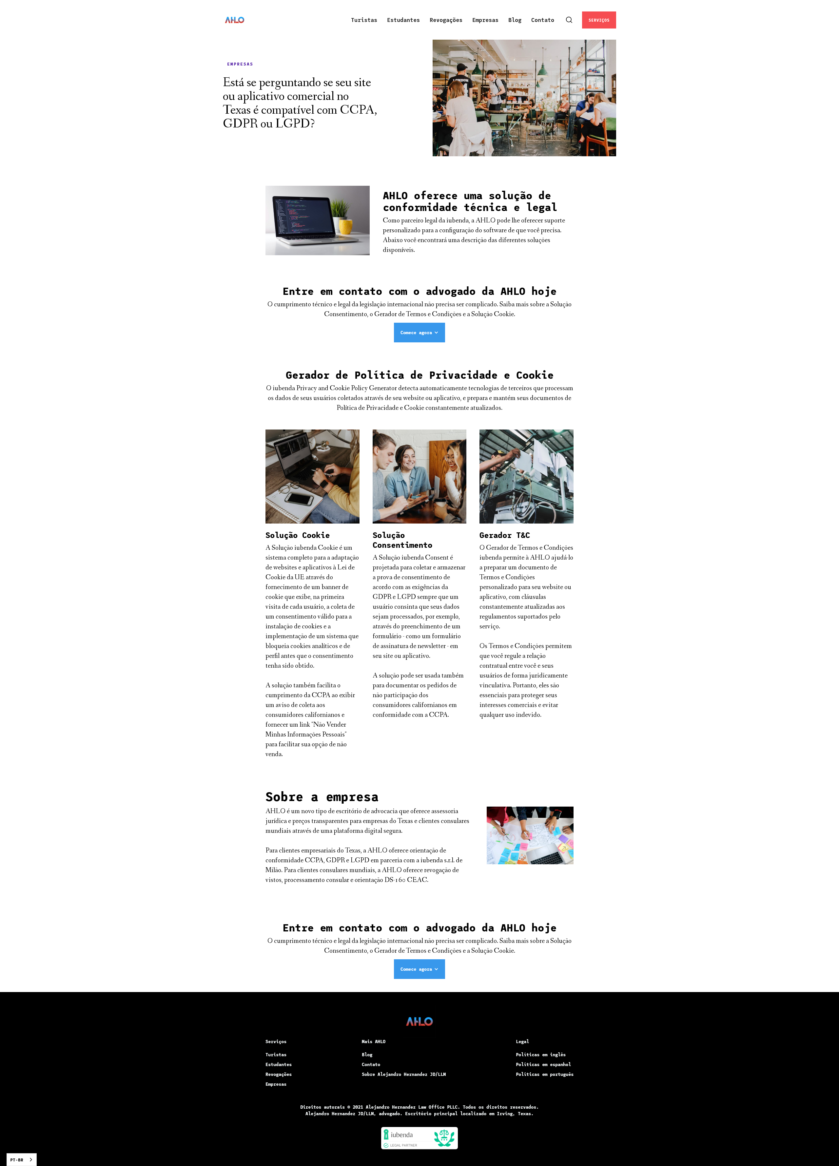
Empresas (485, 19)
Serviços (599, 20)
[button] (419, 332)
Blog (514, 19)
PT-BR (16, 1159)
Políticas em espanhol (543, 1064)
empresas (240, 64)
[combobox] (22, 1159)
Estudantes (403, 19)
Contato (542, 19)
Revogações (446, 19)
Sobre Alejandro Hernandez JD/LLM (404, 1074)
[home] (234, 20)
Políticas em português (545, 1074)
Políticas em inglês (541, 1054)
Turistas (364, 19)
